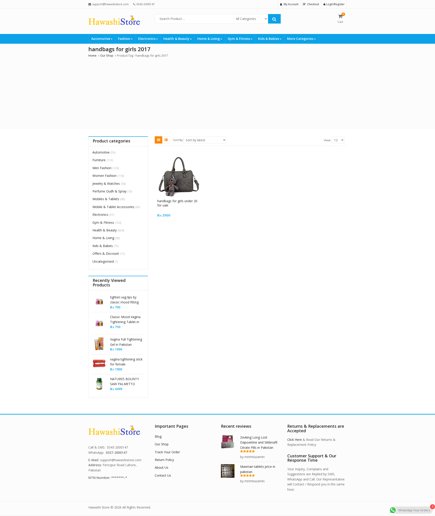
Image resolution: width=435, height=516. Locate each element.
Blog (158, 436)
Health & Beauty (176, 38)
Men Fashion (101, 168)
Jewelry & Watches (106, 183)
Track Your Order (167, 452)
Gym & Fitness (239, 38)
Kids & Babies (269, 38)
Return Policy (164, 460)
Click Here (294, 439)
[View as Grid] (158, 140)
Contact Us (163, 475)
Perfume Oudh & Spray (109, 191)
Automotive (101, 38)
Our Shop (162, 444)
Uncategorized (103, 261)
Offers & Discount (105, 253)
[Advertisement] (217, 92)
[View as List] (166, 140)
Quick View (181, 201)
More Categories (300, 38)
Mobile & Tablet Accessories (113, 207)
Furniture (99, 160)
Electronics (147, 38)
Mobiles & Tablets (105, 199)
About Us (161, 467)
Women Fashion (104, 175)
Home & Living (209, 38)
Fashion (124, 38)
